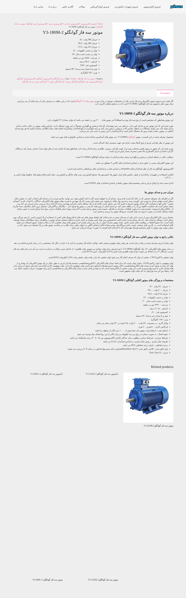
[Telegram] (14, 7)
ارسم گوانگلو (59, 79)
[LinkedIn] (5, 7)
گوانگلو (74, 82)
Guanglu (73, 79)
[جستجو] (26, 7)
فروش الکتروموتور (88, 24)
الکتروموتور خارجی (72, 24)
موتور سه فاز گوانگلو (86, 79)
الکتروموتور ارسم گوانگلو (37, 24)
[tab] (165, 93)
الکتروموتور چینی (56, 24)
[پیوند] (176, 6)
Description (165, 93)
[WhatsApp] (10, 7)
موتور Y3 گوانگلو (47, 82)
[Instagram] (18, 7)
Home (100, 24)
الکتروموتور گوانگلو (44, 79)
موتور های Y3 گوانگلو (84, 101)
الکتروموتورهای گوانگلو (26, 79)
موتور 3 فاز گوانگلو (63, 82)
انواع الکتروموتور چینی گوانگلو (90, 82)
